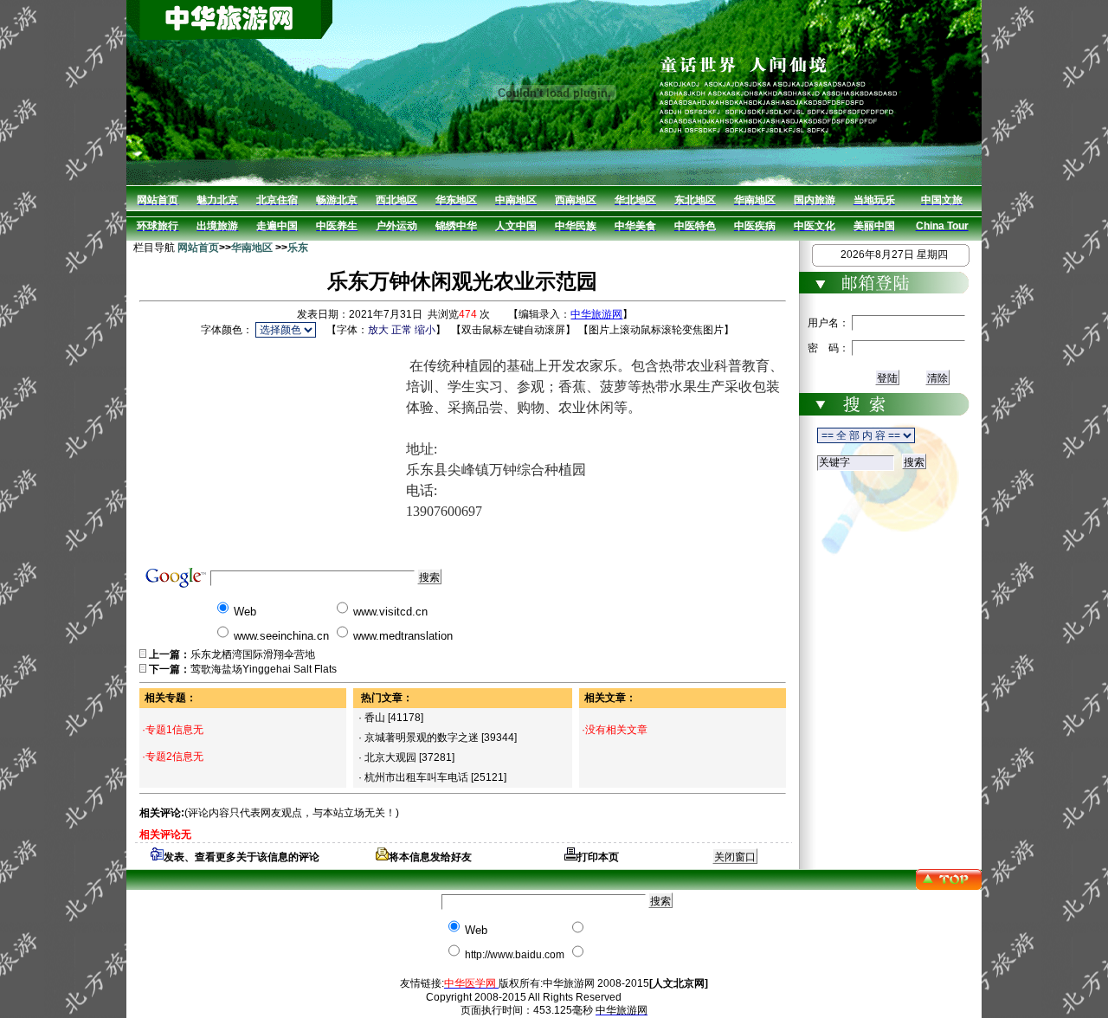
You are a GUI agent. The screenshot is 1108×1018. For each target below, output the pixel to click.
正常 (401, 330)
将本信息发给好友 (430, 857)
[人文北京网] (678, 983)
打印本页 (598, 857)
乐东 (297, 248)
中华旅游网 (596, 314)
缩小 (425, 330)
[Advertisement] (273, 449)
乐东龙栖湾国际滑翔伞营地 (252, 654)
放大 (378, 330)
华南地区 (252, 248)
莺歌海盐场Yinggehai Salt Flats (263, 669)
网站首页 (198, 248)
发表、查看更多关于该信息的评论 (241, 857)
